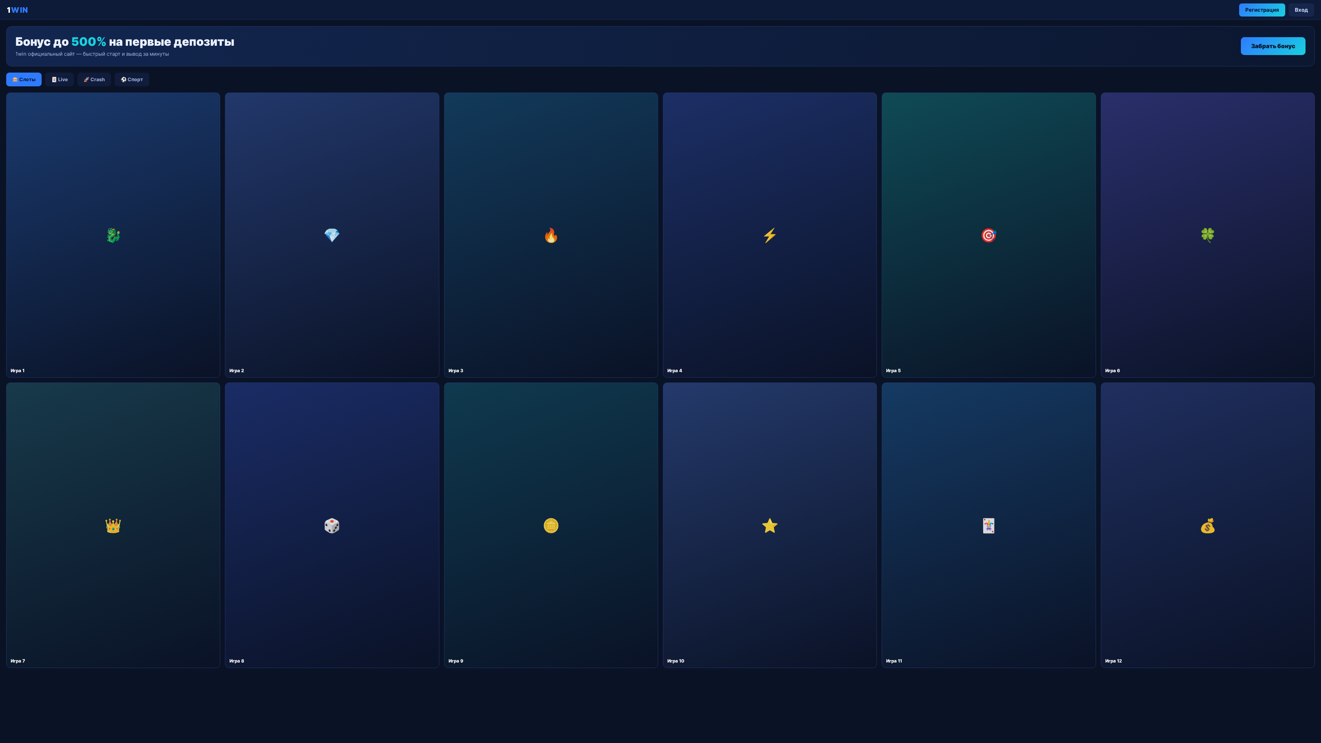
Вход (1301, 10)
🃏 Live (59, 79)
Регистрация (1262, 10)
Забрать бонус (1273, 46)
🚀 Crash (94, 79)
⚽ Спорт (132, 79)
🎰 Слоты (23, 79)
